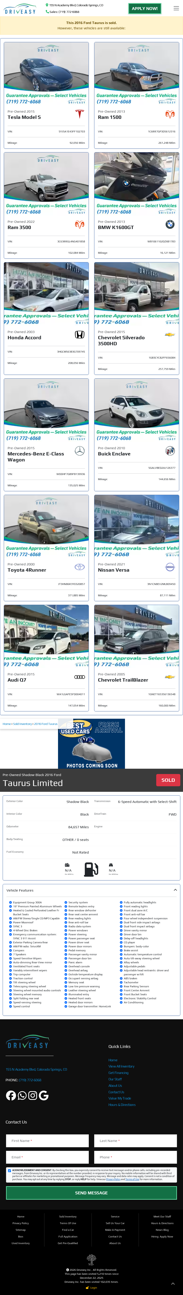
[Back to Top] (173, 1284)
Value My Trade (119, 1098)
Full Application (67, 1236)
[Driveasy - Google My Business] (43, 1098)
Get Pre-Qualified (68, 1243)
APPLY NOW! (145, 8)
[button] (91, 950)
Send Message (91, 1192)
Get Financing (118, 1073)
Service (115, 1216)
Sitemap (21, 1229)
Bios (20, 1236)
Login (93, 1287)
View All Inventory (121, 1066)
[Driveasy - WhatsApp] (22, 1098)
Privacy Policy (113, 1179)
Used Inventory (21, 1243)
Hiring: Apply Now (162, 1236)
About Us (115, 1085)
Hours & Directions (121, 1105)
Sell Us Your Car (115, 1223)
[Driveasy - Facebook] (11, 1098)
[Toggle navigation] (176, 8)
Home (6, 724)
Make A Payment (115, 1229)
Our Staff (115, 1079)
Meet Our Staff (162, 1216)
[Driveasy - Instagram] (32, 1098)
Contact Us (116, 1092)
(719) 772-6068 (29, 1080)
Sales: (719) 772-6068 (64, 12)
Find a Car (68, 1229)
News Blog (162, 1229)
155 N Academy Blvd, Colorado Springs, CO (75, 5)
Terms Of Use (68, 1223)
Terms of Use (132, 1179)
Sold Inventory (22, 724)
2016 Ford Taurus (46, 724)
